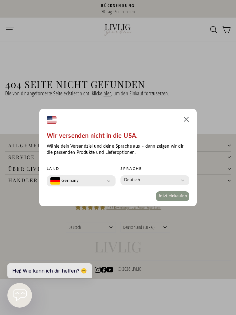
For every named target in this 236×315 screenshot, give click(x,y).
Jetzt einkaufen (172, 196)
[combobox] (64, 181)
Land (53, 168)
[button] (186, 120)
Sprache (131, 168)
